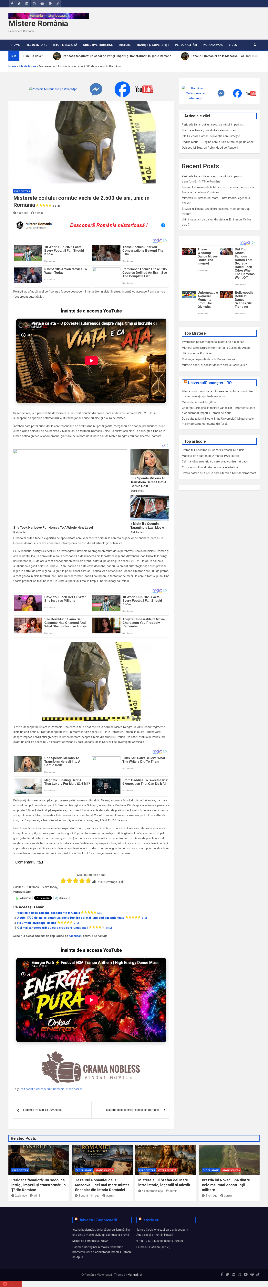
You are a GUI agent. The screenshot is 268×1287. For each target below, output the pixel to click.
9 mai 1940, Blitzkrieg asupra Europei (159, 1241)
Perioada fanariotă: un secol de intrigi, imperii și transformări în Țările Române (38, 1185)
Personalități (186, 45)
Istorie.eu (150, 1220)
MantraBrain (135, 1274)
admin (39, 212)
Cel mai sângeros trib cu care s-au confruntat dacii (64, 927)
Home (15, 45)
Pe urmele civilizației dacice (48, 923)
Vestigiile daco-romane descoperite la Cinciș (59, 913)
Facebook (75, 936)
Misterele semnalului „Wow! (199, 402)
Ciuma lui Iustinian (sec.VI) (153, 1247)
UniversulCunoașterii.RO (210, 382)
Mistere (124, 45)
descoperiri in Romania (50, 1089)
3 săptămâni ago (89, 1195)
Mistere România (38, 23)
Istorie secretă (65, 45)
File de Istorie (36, 45)
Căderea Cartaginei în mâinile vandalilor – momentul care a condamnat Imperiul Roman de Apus (101, 1252)
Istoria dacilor (74, 1089)
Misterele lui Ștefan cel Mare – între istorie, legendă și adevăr (164, 1182)
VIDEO (233, 45)
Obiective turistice (98, 45)
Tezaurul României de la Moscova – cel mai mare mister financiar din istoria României (102, 1185)
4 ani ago (22, 212)
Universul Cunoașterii (97, 1220)
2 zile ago (21, 1195)
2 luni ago (211, 1195)
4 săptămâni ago (152, 1190)
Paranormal (213, 45)
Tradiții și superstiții (152, 45)
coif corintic (28, 1089)
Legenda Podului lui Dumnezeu (42, 1110)
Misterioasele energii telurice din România (133, 1110)
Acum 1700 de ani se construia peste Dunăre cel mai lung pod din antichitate (82, 917)
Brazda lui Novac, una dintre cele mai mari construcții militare (226, 1185)
